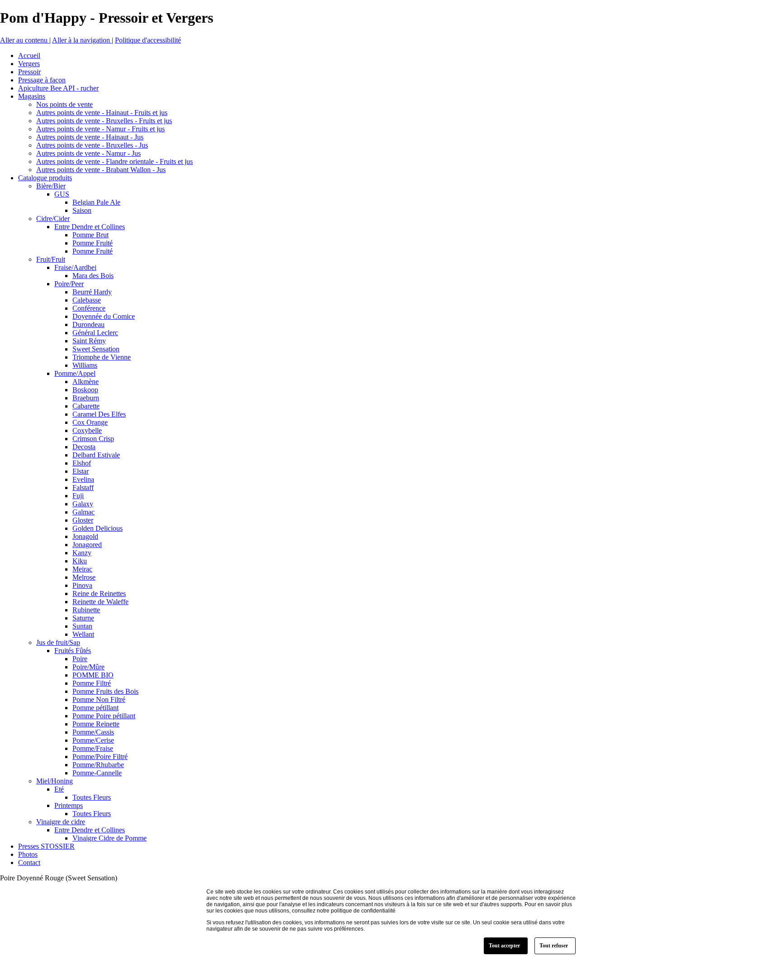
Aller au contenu (24, 40)
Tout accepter (504, 945)
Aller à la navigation (82, 40)
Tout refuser (553, 945)
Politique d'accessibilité (148, 40)
